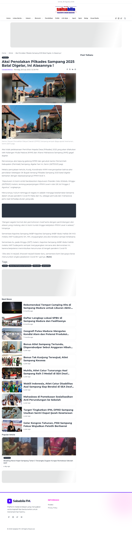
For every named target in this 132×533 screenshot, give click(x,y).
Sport (74, 18)
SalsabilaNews (7, 70)
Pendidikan (49, 18)
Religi (86, 18)
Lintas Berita (17, 18)
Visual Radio (94, 18)
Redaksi (50, 505)
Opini (80, 18)
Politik (57, 18)
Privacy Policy (52, 508)
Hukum (28, 18)
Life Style (65, 18)
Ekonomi (38, 18)
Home (8, 18)
